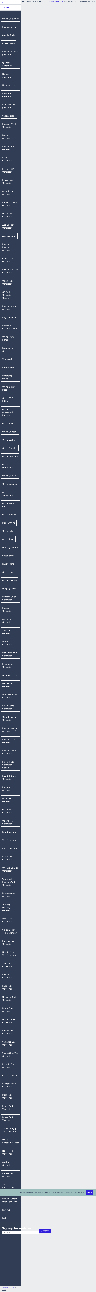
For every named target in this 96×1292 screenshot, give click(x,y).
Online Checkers (10, 456)
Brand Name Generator (8, 707)
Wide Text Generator (7, 920)
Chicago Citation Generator (10, 869)
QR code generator (7, 64)
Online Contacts (10, 475)
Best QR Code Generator (9, 777)
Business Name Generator (9, 204)
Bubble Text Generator (8, 1032)
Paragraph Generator (7, 788)
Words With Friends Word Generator (8, 882)
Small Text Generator (7, 632)
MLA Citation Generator (8, 894)
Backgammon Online (8, 349)
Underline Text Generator (9, 998)
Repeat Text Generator (8, 1174)
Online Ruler (8, 531)
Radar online (8, 564)
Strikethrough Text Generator (9, 931)
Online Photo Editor (8, 338)
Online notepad (9, 580)
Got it (90, 1192)
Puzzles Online (9, 367)
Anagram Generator (7, 620)
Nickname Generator (7, 685)
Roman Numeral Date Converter (9, 1200)
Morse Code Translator (8, 1107)
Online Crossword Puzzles (7, 412)
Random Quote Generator (9, 752)
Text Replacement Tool (8, 1187)
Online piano (8, 572)
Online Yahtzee (9, 514)
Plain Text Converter (7, 1096)
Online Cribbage (10, 431)
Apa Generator (9, 236)
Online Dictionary (10, 484)
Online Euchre (8, 440)
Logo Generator (9, 317)
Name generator (10, 85)
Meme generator (10, 547)
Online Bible (8, 423)
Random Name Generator (9, 148)
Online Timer (8, 539)
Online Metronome (7, 466)
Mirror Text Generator (7, 1009)
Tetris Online (8, 359)
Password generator (7, 95)
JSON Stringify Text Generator (9, 1130)
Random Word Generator (9, 125)
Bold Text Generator (7, 976)
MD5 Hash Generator (7, 800)
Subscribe (45, 1231)
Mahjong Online (9, 588)
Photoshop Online (7, 377)
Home (6, 7)
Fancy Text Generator (7, 181)
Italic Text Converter (7, 987)
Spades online (9, 116)
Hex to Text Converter (8, 1152)
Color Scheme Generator (9, 718)
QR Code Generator (7, 811)
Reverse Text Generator (8, 942)
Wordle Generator (7, 643)
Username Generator (7, 215)
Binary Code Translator (8, 1118)
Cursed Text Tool (10, 1075)
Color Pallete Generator (8, 822)
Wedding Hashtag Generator (7, 907)
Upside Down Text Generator (9, 953)
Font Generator (9, 832)
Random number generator (10, 53)
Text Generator (9, 840)
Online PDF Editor (7, 399)
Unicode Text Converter (8, 1021)
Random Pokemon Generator (7, 247)
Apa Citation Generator (8, 226)
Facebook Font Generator (9, 1085)
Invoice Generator (7, 159)
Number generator (7, 75)
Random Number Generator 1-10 (10, 729)
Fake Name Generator (7, 665)
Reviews (6, 1210)
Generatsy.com (8, 1287)
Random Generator (7, 609)
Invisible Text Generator (8, 1065)
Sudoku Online (9, 35)
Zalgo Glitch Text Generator (10, 1054)
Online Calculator (10, 18)
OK (68, 6)
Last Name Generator (7, 858)
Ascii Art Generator (7, 1163)
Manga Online (8, 523)
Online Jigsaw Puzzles (9, 388)
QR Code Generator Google (7, 295)
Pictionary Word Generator (10, 654)
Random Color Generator (9, 598)
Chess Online (8, 43)
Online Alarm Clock (8, 505)
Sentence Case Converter (9, 1043)
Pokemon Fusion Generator (10, 271)
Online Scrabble (9, 448)
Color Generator (10, 675)
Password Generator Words (10, 327)
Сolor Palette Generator (8, 192)
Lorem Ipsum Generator (8, 170)
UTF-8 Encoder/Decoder (10, 1141)
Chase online (8, 555)
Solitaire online (9, 27)
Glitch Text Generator (7, 282)
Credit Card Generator (8, 260)
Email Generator (10, 848)
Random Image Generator (9, 307)
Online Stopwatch (7, 493)
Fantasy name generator (9, 106)
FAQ (4, 1218)
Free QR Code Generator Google (9, 765)
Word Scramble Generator (9, 696)
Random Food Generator (9, 741)
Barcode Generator (7, 136)
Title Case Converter (7, 965)
